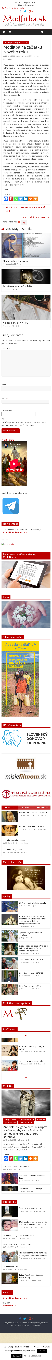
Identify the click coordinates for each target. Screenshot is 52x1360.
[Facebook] (6, 199)
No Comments (40, 1045)
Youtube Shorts (8, 440)
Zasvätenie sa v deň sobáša (17, 286)
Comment (43, 807)
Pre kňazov (41, 1119)
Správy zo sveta (10, 1122)
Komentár (7, 348)
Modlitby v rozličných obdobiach (16, 42)
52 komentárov (21, 852)
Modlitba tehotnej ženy (15, 260)
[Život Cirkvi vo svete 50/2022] (10, 972)
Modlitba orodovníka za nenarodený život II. (24, 209)
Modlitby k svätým (27, 1119)
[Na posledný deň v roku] (26, 296)
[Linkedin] (25, 199)
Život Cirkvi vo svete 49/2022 (31, 986)
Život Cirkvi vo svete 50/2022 (31, 973)
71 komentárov (23, 843)
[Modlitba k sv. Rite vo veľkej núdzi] (10, 811)
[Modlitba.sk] (4, 32)
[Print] (30, 199)
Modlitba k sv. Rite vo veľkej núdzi (33, 812)
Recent (27, 807)
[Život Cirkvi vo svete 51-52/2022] (10, 958)
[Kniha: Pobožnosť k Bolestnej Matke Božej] (10, 1274)
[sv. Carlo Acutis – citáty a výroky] (10, 1054)
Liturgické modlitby (11, 1119)
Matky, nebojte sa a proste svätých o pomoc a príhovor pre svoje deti (33, 1223)
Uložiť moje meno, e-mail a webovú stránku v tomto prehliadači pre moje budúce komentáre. (24, 423)
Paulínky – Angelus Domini (14, 840)
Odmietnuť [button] (17, 1356)
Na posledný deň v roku (35, 217)
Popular (11, 807)
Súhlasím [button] (41, 1351)
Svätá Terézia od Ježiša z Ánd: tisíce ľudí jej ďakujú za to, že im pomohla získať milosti (33, 948)
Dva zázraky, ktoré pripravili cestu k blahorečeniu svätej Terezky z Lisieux (33, 1071)
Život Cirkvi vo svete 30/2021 (31, 1208)
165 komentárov (40, 815)
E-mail (5, 398)
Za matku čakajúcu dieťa (13, 849)
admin (20, 56)
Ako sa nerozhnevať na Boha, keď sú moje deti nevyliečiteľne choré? (33, 1254)
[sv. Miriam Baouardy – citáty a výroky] (10, 1040)
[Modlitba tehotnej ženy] (26, 234)
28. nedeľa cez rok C (11, 1266)
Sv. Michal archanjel (26, 1122)
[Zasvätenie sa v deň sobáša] (26, 270)
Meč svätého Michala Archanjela (32, 903)
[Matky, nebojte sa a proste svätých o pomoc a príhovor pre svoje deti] (10, 1221)
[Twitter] (20, 199)
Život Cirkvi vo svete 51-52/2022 (32, 960)
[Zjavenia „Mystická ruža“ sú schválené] (10, 931)
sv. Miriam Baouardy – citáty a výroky (17, 8)
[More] (35, 199)
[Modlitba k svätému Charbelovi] (10, 824)
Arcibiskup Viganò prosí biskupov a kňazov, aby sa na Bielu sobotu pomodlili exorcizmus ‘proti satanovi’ (25, 1132)
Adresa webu (7, 410)
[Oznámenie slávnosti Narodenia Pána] (10, 1174)
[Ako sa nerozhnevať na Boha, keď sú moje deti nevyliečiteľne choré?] (10, 1251)
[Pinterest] (11, 199)
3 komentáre (26, 1238)
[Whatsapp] (16, 199)
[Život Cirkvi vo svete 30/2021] (10, 1207)
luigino (21, 1140)
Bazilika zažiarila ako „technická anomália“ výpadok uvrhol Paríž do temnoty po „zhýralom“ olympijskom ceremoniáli (33, 920)
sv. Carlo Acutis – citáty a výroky (32, 1054)
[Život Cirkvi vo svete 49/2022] (10, 985)
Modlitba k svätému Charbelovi (31, 826)
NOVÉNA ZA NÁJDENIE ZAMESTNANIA (19, 1235)
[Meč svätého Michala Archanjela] (10, 902)
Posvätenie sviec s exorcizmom (16, 1166)
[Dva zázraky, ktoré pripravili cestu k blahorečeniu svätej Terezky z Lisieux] (10, 1069)
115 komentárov (41, 829)
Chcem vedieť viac (32, 1355)
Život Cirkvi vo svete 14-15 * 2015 (17, 1244)
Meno (5, 384)
